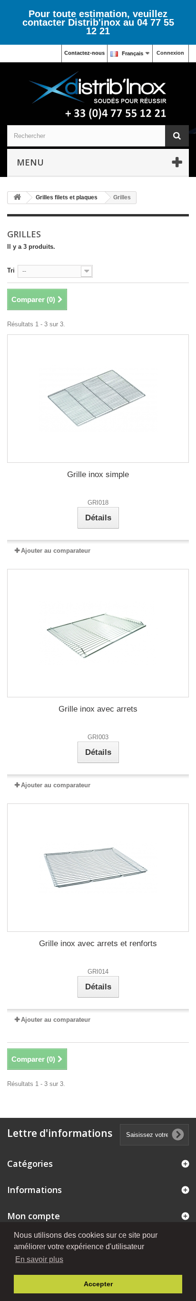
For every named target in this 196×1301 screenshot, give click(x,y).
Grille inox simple (98, 474)
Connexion (170, 53)
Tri (11, 270)
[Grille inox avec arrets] (98, 633)
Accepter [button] (98, 1284)
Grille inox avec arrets (98, 709)
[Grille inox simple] (98, 398)
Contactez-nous (84, 53)
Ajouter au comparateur (55, 550)
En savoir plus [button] (39, 1259)
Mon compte (33, 1216)
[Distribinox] (98, 96)
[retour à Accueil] (17, 198)
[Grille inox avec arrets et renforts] (98, 867)
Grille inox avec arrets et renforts (98, 943)
